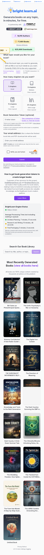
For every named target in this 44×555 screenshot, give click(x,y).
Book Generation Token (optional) (18, 115)
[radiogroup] (22, 96)
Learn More (22, 198)
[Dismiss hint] (6, 50)
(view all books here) (26, 265)
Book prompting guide (8, 72)
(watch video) (18, 72)
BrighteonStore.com (32, 182)
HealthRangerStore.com (13, 182)
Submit (22, 159)
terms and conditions (18, 166)
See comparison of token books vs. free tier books (31, 119)
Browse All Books (22, 45)
